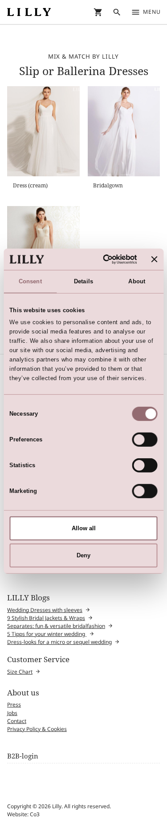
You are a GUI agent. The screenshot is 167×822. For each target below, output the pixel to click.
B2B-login (22, 755)
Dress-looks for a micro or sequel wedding (59, 642)
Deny (83, 555)
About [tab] (136, 281)
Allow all (84, 528)
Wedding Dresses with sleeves (44, 610)
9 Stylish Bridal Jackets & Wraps (46, 618)
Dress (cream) (30, 185)
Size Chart (20, 671)
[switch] (145, 440)
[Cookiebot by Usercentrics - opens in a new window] (102, 259)
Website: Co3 (23, 814)
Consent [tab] (30, 281)
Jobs (12, 713)
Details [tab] (83, 281)
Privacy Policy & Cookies (37, 729)
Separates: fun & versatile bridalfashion (56, 626)
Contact (16, 721)
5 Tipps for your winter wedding (46, 634)
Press (14, 704)
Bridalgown (108, 185)
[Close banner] (154, 259)
